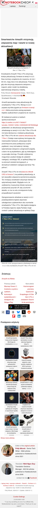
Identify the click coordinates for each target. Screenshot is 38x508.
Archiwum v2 (32, 483)
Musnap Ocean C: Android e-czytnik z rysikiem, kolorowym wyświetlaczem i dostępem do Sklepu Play (11, 294)
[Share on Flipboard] (14, 316)
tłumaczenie (15, 93)
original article (29, 445)
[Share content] (3, 312)
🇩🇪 (24, 95)
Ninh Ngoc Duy (29, 464)
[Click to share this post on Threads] (13, 312)
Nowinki (24, 483)
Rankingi (22, 6)
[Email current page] (24, 316)
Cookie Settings (19, 496)
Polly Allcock (20, 448)
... (35, 6)
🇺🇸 (21, 95)
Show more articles (7, 438)
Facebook (33, 478)
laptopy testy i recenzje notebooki (11, 483)
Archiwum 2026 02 (8, 485)
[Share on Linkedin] (19, 316)
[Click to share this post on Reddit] (29, 312)
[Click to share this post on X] (24, 312)
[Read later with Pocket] (34, 312)
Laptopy (13, 6)
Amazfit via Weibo (8, 278)
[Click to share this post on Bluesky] (18, 312)
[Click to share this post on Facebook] (8, 312)
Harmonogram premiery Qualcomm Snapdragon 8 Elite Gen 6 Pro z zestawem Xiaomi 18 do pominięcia (27, 294)
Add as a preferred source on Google (21, 306)
